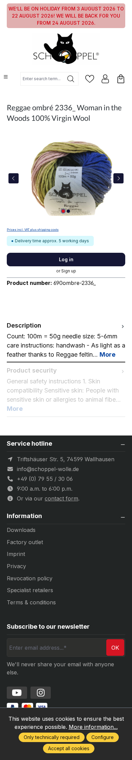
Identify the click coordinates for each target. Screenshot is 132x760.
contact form (61, 498)
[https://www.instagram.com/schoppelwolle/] (40, 693)
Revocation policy (29, 578)
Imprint (16, 554)
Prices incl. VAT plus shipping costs (33, 229)
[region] (66, 178)
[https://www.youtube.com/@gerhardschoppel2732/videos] (17, 693)
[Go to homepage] (66, 49)
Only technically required (52, 737)
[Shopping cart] (120, 78)
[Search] (71, 79)
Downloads (21, 530)
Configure (102, 737)
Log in (66, 259)
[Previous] (13, 178)
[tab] (66, 340)
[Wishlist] (89, 78)
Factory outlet (25, 542)
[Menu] (5, 76)
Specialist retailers (30, 590)
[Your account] (105, 78)
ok (115, 647)
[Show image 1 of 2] (63, 211)
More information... (93, 726)
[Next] (118, 178)
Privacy (16, 566)
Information (24, 516)
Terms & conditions (31, 602)
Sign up (68, 270)
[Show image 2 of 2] (68, 211)
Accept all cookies (68, 748)
